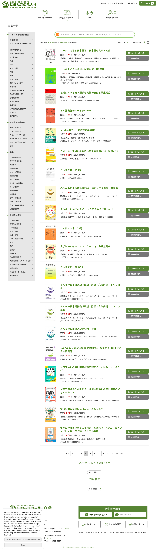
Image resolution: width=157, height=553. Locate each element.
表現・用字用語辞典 (17, 205)
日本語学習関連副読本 (18, 109)
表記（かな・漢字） (17, 83)
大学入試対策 (14, 101)
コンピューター (15, 131)
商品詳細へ (136, 58)
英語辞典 (13, 165)
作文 (11, 72)
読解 (11, 64)
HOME (81, 532)
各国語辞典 (14, 190)
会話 (11, 75)
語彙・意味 (14, 235)
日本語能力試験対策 (17, 90)
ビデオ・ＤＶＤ (15, 127)
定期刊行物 (14, 116)
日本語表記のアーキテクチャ (75, 110)
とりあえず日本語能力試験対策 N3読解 (82, 69)
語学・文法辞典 (15, 201)
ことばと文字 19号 (71, 228)
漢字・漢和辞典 (15, 198)
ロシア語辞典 (14, 187)
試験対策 (13, 253)
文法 (11, 61)
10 (112, 453)
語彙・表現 (14, 79)
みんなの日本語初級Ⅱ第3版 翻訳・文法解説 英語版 (90, 188)
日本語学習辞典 (15, 157)
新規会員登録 (117, 3)
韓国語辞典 (14, 168)
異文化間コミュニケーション (20, 261)
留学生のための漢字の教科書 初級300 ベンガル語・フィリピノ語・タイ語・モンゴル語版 (91, 429)
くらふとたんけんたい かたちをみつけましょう (87, 209)
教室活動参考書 (15, 224)
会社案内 (89, 532)
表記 (11, 246)
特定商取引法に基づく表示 (136, 532)
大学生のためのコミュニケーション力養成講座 (85, 246)
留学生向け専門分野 (17, 53)
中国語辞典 (14, 176)
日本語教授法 (14, 220)
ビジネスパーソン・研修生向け (20, 44)
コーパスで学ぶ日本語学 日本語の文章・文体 (85, 50)
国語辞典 (13, 194)
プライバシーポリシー (116, 532)
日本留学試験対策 (16, 94)
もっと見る (93, 472)
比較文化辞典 (14, 209)
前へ (67, 453)
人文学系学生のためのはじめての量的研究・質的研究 (89, 150)
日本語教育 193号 (70, 170)
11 (117, 453)
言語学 (12, 250)
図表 (11, 146)
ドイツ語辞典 (14, 179)
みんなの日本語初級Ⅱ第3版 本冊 (78, 328)
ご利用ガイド (132, 3)
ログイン (105, 3)
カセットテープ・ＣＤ (18, 135)
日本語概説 (14, 228)
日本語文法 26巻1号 (72, 267)
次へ (122, 453)
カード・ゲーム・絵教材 (18, 138)
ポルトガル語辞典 (16, 183)
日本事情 (13, 112)
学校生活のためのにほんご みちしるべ (81, 408)
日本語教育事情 (15, 257)
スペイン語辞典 (15, 172)
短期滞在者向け (15, 50)
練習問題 (13, 87)
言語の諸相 (14, 268)
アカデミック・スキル (18, 272)
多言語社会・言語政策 (18, 264)
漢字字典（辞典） (16, 161)
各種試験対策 (14, 98)
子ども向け (14, 57)
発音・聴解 (14, 68)
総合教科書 (14, 40)
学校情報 (13, 105)
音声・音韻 (14, 231)
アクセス (67, 528)
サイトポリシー (100, 532)
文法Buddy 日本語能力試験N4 (77, 129)
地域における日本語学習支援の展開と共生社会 (85, 92)
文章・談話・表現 (16, 238)
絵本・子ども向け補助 (18, 142)
